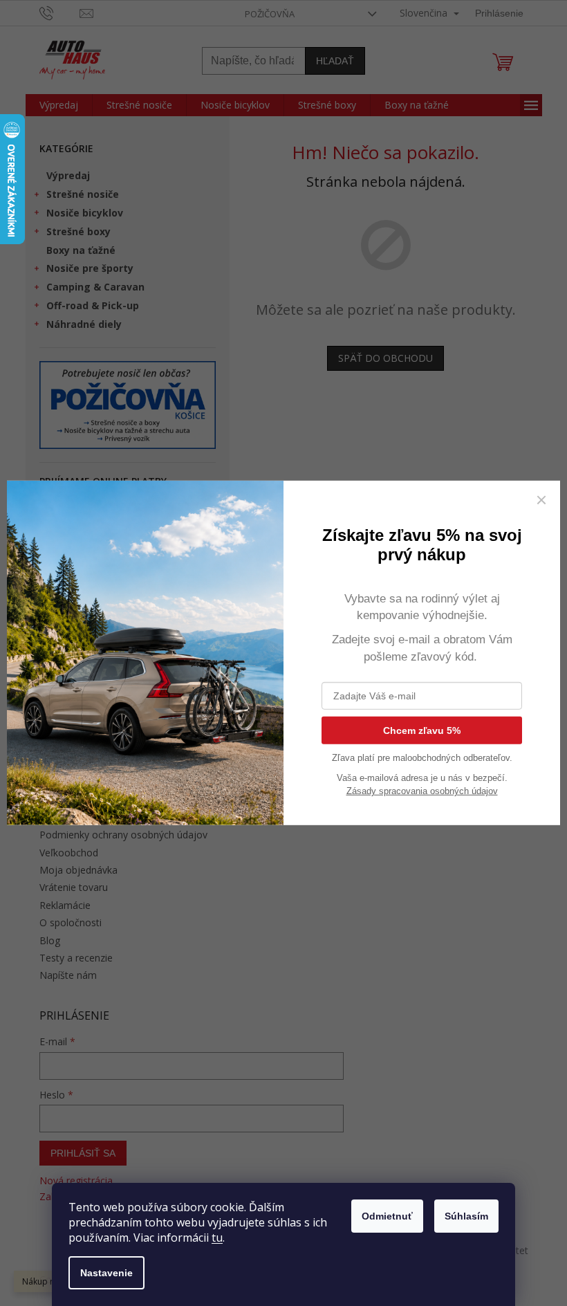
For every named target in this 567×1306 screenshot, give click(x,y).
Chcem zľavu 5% (422, 730)
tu (217, 1237)
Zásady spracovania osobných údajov (422, 791)
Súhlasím (466, 1216)
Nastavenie (106, 1272)
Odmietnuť (387, 1216)
